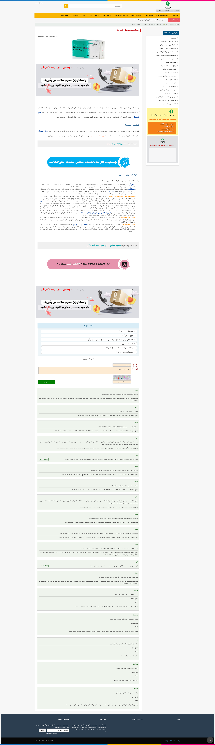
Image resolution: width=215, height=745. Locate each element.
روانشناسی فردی (107, 15)
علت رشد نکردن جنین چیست (168, 41)
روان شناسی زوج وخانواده (121, 15)
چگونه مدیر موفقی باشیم (169, 69)
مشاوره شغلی (64, 15)
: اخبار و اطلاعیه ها (174, 20)
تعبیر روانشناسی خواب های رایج (167, 90)
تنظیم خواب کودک (171, 62)
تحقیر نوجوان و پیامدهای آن (168, 45)
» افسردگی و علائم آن (126, 331)
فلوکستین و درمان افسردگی (138, 25)
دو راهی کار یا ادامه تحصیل (168, 59)
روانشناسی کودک (148, 15)
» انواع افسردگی (128, 335)
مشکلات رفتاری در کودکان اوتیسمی (166, 52)
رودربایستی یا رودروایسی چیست (167, 76)
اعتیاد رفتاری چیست (170, 73)
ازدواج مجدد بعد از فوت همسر (167, 48)
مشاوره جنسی (75, 15)
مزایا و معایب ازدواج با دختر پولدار (166, 100)
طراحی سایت (40, 741)
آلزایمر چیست (172, 38)
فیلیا (177, 25)
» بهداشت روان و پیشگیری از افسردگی (120, 347)
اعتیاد (84, 15)
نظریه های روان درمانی (162, 15)
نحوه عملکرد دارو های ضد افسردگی (104, 245)
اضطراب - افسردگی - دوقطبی (155, 25)
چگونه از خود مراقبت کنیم (169, 83)
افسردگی (131, 184)
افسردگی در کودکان (80, 224)
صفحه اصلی (175, 15)
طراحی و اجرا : (48, 741)
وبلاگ (41, 3)
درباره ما (37, 3)
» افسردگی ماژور (128, 343)
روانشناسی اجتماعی (94, 15)
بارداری (42, 200)
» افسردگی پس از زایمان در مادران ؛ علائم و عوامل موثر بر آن (111, 339)
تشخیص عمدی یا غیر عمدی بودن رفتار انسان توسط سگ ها (150, 20)
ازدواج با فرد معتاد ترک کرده (168, 66)
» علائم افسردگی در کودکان (124, 352)
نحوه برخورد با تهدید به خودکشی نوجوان (165, 97)
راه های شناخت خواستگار (169, 87)
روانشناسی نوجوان (136, 15)
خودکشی (131, 189)
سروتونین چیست (115, 144)
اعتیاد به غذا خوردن (170, 93)
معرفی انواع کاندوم (171, 80)
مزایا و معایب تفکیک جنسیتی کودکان (166, 55)
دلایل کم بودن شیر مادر (170, 104)
